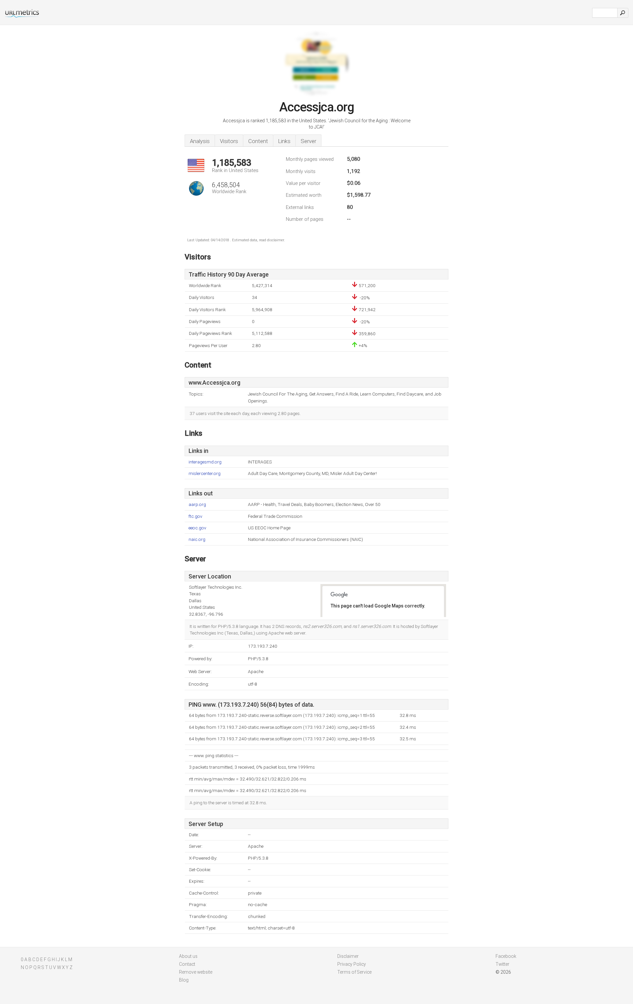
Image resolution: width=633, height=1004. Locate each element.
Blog (184, 980)
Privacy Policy (351, 964)
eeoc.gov (197, 527)
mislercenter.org (205, 473)
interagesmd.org (205, 461)
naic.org (197, 539)
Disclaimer (348, 956)
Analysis (200, 141)
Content (258, 141)
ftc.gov (195, 516)
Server (308, 141)
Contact (187, 964)
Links (284, 141)
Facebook (506, 956)
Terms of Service (354, 972)
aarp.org (197, 504)
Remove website (195, 972)
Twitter (502, 964)
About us (188, 956)
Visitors (229, 141)
